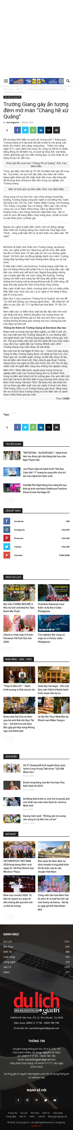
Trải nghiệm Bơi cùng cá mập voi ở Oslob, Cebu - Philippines (51, 638)
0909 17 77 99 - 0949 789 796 (42, 1023)
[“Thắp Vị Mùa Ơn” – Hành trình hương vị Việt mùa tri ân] (19, 674)
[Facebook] (18, 1100)
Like (68, 521)
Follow (66, 529)
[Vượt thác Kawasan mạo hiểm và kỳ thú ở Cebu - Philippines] (54, 592)
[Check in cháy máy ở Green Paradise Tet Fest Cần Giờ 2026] (19, 623)
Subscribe (64, 555)
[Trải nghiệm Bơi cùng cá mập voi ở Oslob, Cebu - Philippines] (54, 623)
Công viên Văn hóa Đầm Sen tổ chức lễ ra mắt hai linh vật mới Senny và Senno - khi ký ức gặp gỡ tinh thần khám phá (53, 902)
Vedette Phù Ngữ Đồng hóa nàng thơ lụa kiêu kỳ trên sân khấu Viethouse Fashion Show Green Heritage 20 (45, 489)
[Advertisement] (36, 38)
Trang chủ (8, 89)
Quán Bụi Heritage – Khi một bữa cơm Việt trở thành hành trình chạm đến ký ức (53, 690)
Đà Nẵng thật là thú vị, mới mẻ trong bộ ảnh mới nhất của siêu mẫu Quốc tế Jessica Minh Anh (46, 802)
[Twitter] (45, 1100)
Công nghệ (11, 1116)
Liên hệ (41, 1116)
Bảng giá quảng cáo (57, 1116)
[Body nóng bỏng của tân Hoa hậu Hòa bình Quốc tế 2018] (11, 785)
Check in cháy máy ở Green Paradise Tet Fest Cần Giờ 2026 (18, 638)
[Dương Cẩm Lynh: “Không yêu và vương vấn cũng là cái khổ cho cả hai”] (11, 818)
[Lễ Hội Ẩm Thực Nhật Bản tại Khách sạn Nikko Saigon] (54, 705)
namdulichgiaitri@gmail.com (44, 1028)
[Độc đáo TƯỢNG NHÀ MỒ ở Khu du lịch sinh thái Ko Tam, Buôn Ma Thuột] (19, 592)
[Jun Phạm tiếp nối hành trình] (11, 471)
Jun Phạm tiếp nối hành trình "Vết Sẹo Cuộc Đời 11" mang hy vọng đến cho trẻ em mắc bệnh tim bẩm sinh (44, 472)
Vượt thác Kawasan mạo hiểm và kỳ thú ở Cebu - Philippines (51, 608)
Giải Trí (19, 89)
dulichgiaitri (12, 122)
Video (32, 1116)
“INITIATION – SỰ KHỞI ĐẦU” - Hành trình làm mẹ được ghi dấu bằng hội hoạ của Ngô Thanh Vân (45, 456)
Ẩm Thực (35, 1112)
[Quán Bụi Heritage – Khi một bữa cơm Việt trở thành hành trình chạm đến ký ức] (54, 674)
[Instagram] (27, 1100)
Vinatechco (36, 1125)
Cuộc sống (57, 1112)
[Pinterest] (36, 1100)
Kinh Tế (45, 1112)
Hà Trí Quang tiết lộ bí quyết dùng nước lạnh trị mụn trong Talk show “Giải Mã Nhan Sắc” (44, 768)
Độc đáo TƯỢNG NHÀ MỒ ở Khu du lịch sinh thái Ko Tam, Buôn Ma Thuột (19, 608)
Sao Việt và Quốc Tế (12, 97)
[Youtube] (54, 1100)
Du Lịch (24, 1112)
